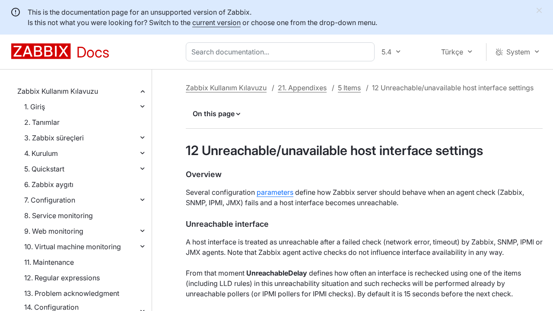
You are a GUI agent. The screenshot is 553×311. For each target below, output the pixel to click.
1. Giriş (34, 106)
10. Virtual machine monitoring (72, 246)
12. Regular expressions (62, 277)
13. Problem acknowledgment (71, 293)
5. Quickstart (44, 169)
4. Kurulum (41, 153)
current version (216, 22)
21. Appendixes (302, 87)
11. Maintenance (49, 262)
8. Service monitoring (58, 215)
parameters (275, 192)
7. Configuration (49, 200)
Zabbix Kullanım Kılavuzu (57, 91)
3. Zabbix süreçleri (54, 137)
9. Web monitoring (53, 231)
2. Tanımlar (42, 122)
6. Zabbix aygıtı (48, 184)
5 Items (349, 87)
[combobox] (282, 52)
